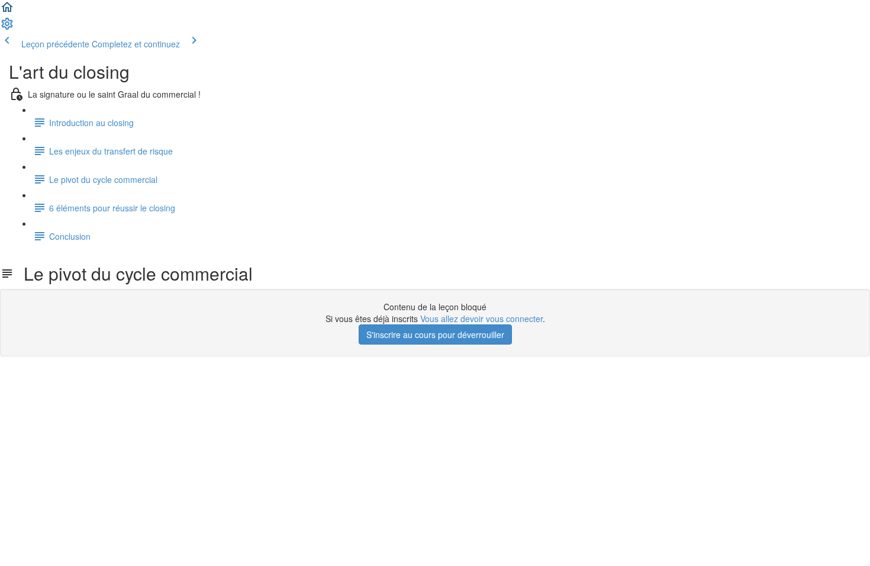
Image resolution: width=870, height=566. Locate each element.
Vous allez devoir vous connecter (481, 318)
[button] (7, 11)
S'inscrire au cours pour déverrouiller (435, 334)
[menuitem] (7, 27)
